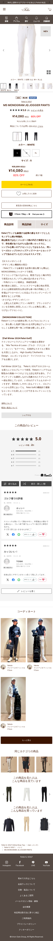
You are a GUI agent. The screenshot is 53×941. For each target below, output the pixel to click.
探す (26, 21)
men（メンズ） (33, 845)
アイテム (16, 21)
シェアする (26, 415)
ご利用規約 (26, 918)
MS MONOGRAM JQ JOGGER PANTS (18, 850)
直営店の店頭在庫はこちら (26, 205)
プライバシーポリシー (26, 924)
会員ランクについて (26, 884)
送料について (6, 403)
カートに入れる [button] (26, 184)
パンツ (19, 847)
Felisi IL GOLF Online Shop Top (13, 845)
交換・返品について (26, 890)
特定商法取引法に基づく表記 (26, 912)
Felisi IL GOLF (26, 102)
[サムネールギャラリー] (48, 74)
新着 (6, 21)
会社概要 (26, 907)
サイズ (44, 224)
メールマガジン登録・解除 (26, 901)
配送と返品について (9, 408)
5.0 (38, 438)
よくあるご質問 (26, 895)
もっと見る (26, 740)
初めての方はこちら (26, 878)
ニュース (36, 21)
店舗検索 (46, 21)
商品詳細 (26, 224)
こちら (40, 126)
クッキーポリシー (26, 929)
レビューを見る (37, 110)
